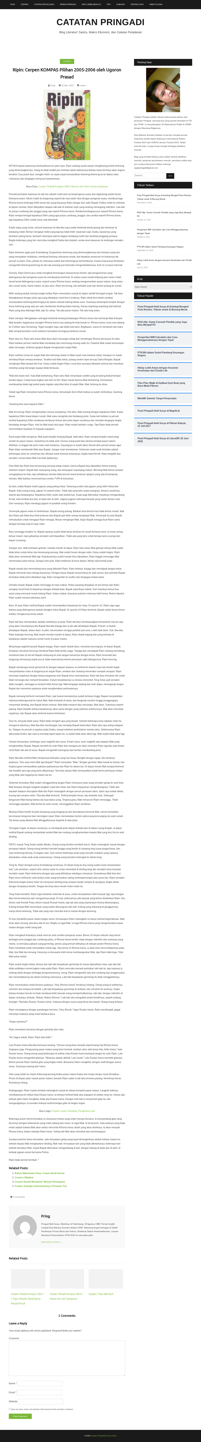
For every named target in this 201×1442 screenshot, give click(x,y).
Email (12, 1392)
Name (13, 1383)
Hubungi (120, 4)
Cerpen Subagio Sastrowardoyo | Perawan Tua (41, 1186)
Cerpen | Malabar (24, 1177)
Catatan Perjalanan (44, 4)
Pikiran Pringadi (68, 4)
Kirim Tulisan (155, 4)
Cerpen (24, 4)
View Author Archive (51, 1242)
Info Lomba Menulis (91, 4)
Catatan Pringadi (101, 22)
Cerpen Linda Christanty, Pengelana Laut (73, 1111)
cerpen (67, 61)
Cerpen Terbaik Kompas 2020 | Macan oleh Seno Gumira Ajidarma (73, 186)
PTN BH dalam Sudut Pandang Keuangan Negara (160, 247)
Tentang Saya (137, 4)
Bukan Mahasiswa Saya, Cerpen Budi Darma (39, 1173)
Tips (109, 4)
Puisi (12, 4)
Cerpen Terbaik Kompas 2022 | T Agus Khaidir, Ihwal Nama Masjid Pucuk (27, 1299)
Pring (52, 85)
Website (13, 1401)
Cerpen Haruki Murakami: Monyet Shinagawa (40, 1182)
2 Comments (19, 1197)
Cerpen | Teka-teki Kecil (101, 1294)
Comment (14, 1338)
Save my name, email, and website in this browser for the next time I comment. (42, 1409)
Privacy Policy (111, 1436)
